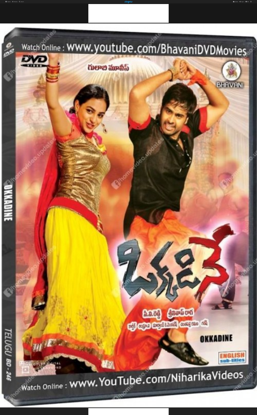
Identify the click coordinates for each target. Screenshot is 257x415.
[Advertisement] (128, 13)
